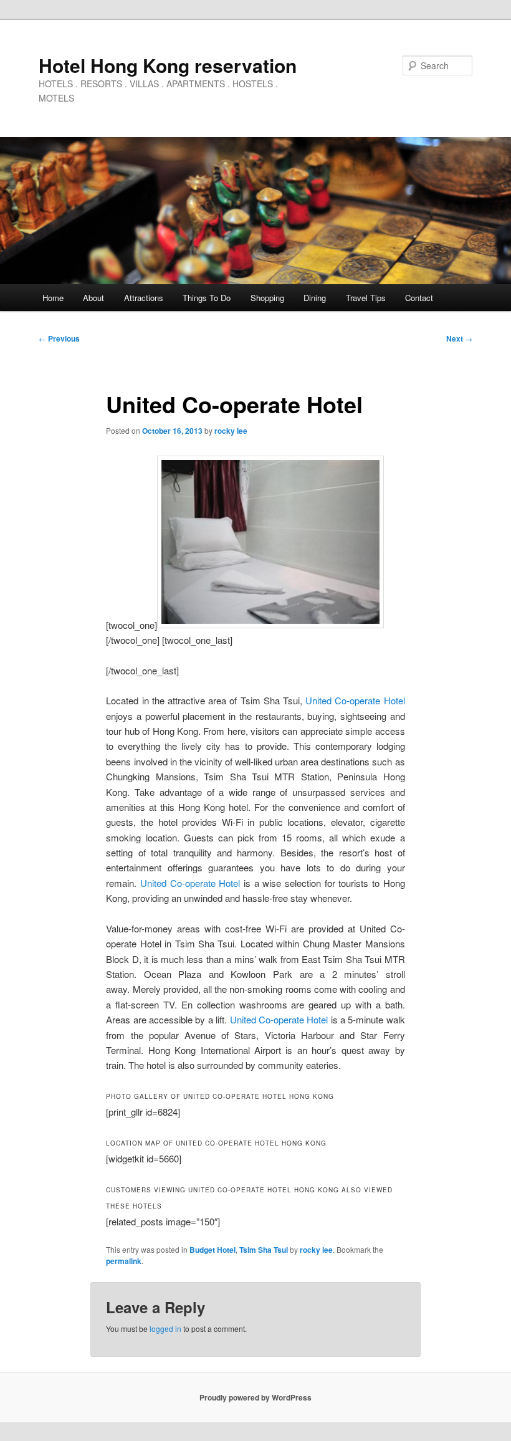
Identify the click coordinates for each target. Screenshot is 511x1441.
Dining (314, 298)
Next (459, 338)
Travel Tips (366, 298)
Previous (59, 338)
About (93, 298)
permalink (123, 1260)
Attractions (143, 298)
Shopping (267, 298)
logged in (165, 1328)
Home (53, 298)
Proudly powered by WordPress (255, 1397)
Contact (419, 298)
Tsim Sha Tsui (263, 1249)
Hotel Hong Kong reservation (168, 65)
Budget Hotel (212, 1249)
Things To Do (207, 298)
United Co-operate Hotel (354, 700)
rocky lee (230, 430)
